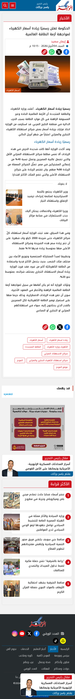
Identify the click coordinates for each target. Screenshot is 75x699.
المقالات (45, 668)
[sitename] (37, 621)
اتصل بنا (19, 676)
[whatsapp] (44, 52)
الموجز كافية (43, 655)
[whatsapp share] (52, 52)
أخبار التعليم (39, 649)
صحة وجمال (44, 662)
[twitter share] (59, 52)
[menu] (12, 5)
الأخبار (53, 649)
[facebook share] (66, 52)
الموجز (20, 360)
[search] (5, 5)
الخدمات (25, 649)
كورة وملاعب (25, 655)
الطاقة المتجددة (33, 347)
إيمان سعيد (59, 41)
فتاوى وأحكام (62, 662)
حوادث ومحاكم (61, 668)
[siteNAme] (64, 5)
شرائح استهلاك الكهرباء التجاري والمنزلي (48, 360)
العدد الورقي (50, 633)
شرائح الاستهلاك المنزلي (56, 354)
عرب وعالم (28, 662)
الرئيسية (64, 649)
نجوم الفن (11, 649)
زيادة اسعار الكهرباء (58, 340)
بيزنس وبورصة (61, 655)
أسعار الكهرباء (36, 340)
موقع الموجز (62, 367)
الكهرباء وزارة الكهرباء (57, 347)
